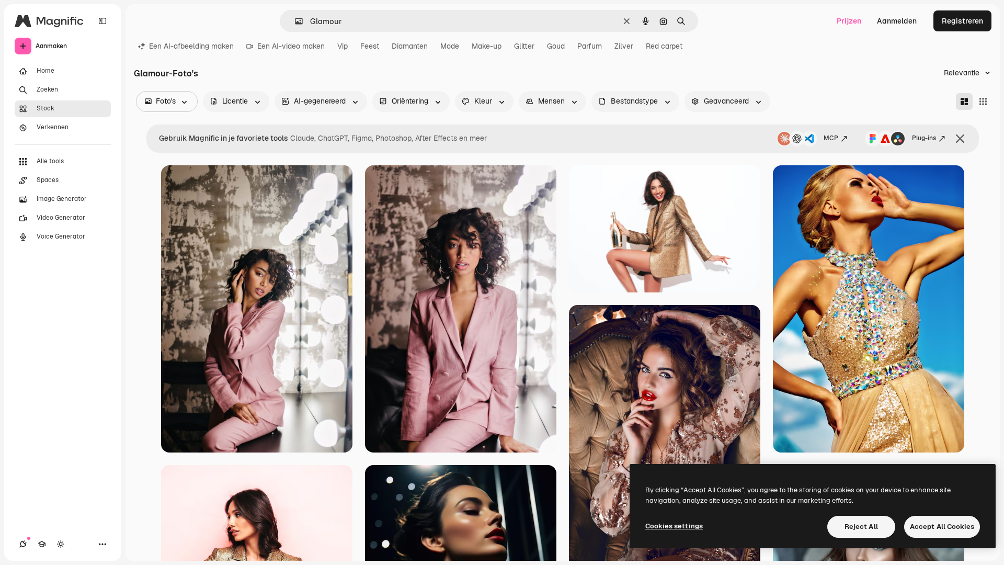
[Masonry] (964, 101)
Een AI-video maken (291, 46)
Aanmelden (897, 21)
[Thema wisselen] (60, 544)
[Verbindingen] (23, 544)
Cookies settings (674, 526)
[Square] (983, 101)
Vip (342, 46)
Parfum (589, 46)
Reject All (861, 526)
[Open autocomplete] (294, 21)
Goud (556, 46)
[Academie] (41, 544)
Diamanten (410, 46)
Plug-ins (924, 138)
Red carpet (664, 46)
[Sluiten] (960, 138)
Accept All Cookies (942, 526)
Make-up (486, 46)
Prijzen (849, 21)
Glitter (524, 46)
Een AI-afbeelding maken (191, 46)
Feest (369, 46)
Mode (449, 46)
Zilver (623, 46)
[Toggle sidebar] (102, 21)
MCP (831, 138)
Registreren (962, 21)
